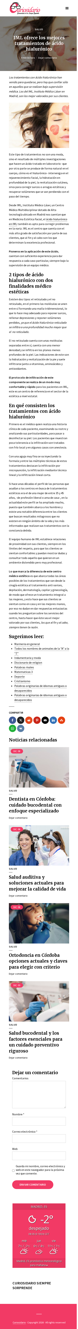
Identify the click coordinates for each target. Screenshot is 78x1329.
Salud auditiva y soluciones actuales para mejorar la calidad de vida (37, 883)
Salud (39, 29)
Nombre (18, 1114)
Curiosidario (19, 1322)
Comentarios (20, 1078)
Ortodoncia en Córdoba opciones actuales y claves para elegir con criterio (38, 961)
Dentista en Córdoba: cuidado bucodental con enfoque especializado (35, 805)
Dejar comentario (47, 57)
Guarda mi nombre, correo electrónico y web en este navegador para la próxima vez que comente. (40, 1169)
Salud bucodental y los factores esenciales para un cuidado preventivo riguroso (35, 1042)
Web (15, 1149)
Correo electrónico (24, 1131)
